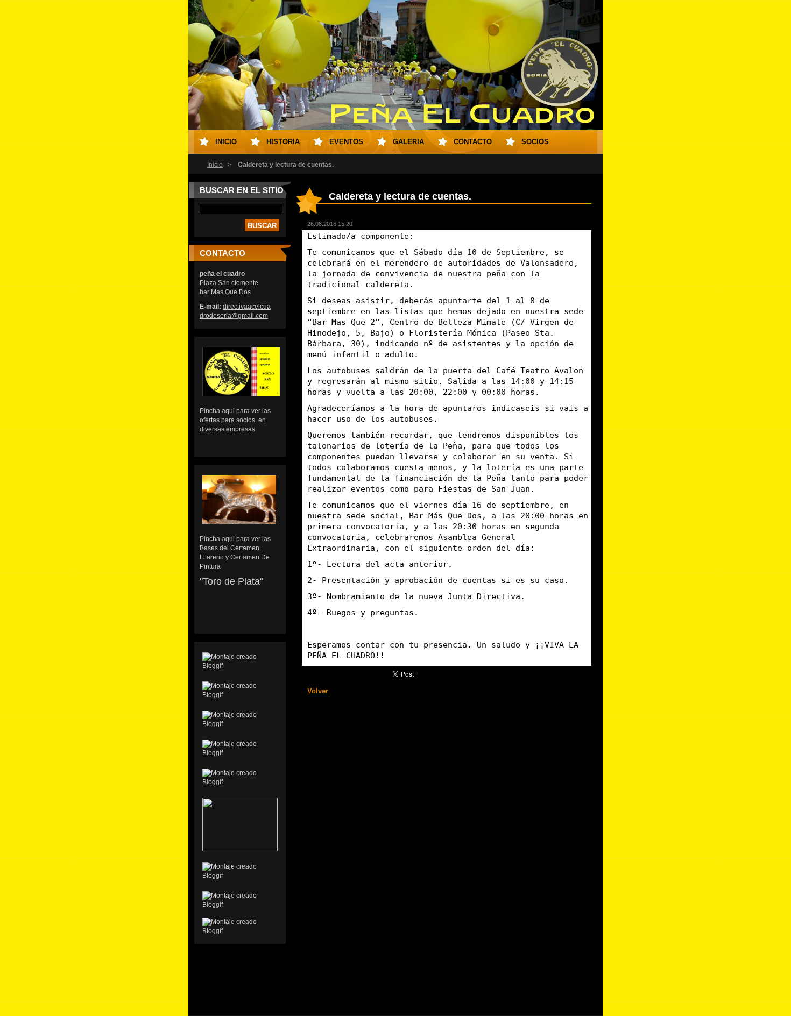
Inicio (215, 164)
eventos (346, 142)
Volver (317, 691)
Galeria (408, 142)
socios (535, 142)
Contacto (473, 142)
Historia (283, 142)
